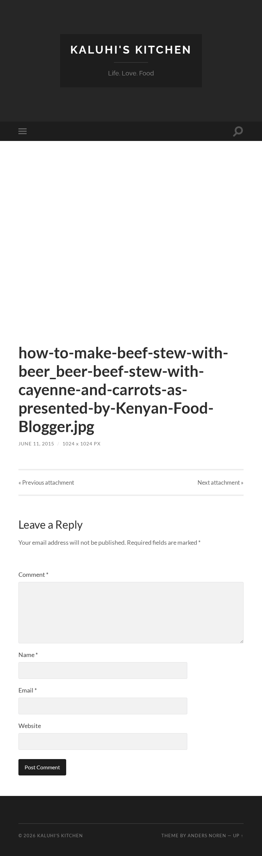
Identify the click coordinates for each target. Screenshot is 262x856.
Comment (33, 574)
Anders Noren (207, 835)
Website (29, 725)
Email (27, 690)
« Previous (46, 482)
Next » (221, 482)
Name (28, 654)
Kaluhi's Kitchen (131, 49)
